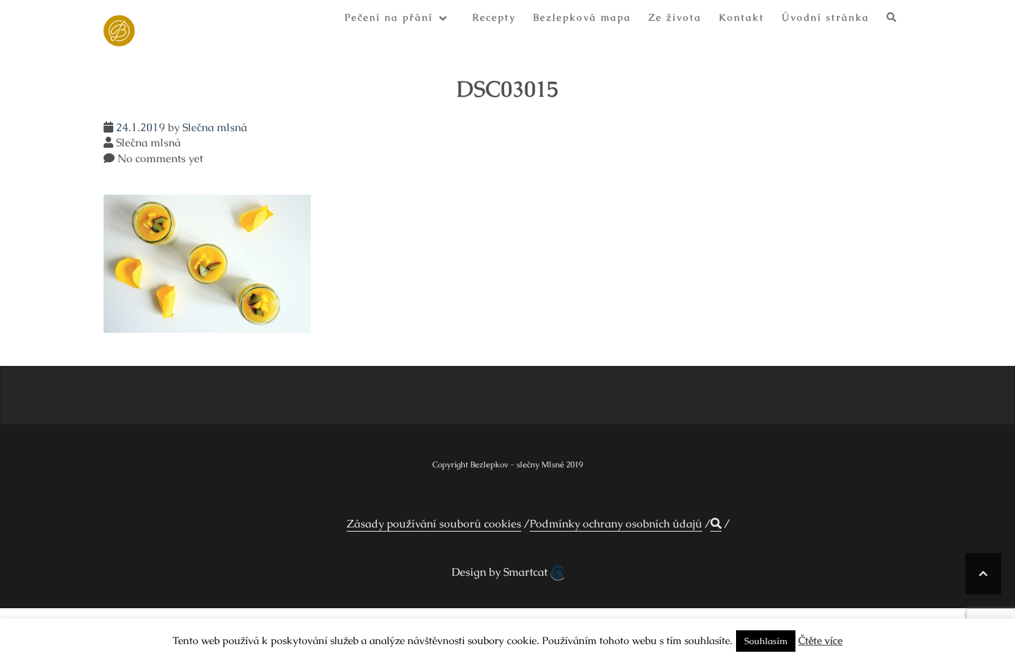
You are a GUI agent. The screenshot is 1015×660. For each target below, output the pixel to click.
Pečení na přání (389, 17)
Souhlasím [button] (765, 641)
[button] (892, 19)
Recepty (494, 17)
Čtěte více (820, 640)
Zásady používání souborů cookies (434, 523)
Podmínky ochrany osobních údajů (616, 523)
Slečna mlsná (214, 127)
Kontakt (741, 17)
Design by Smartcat (501, 572)
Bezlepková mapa (582, 17)
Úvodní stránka (825, 17)
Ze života (675, 17)
